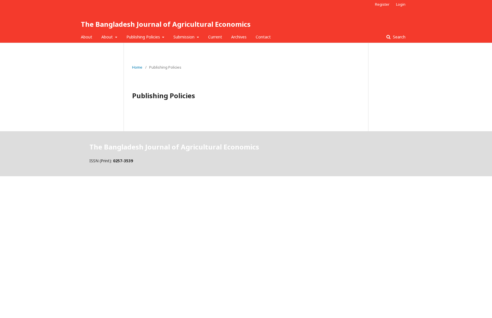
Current (215, 37)
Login (400, 4)
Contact (263, 37)
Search (398, 37)
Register (382, 4)
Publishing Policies (143, 37)
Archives (239, 37)
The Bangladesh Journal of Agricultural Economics (166, 24)
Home (137, 67)
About (86, 37)
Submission (184, 37)
